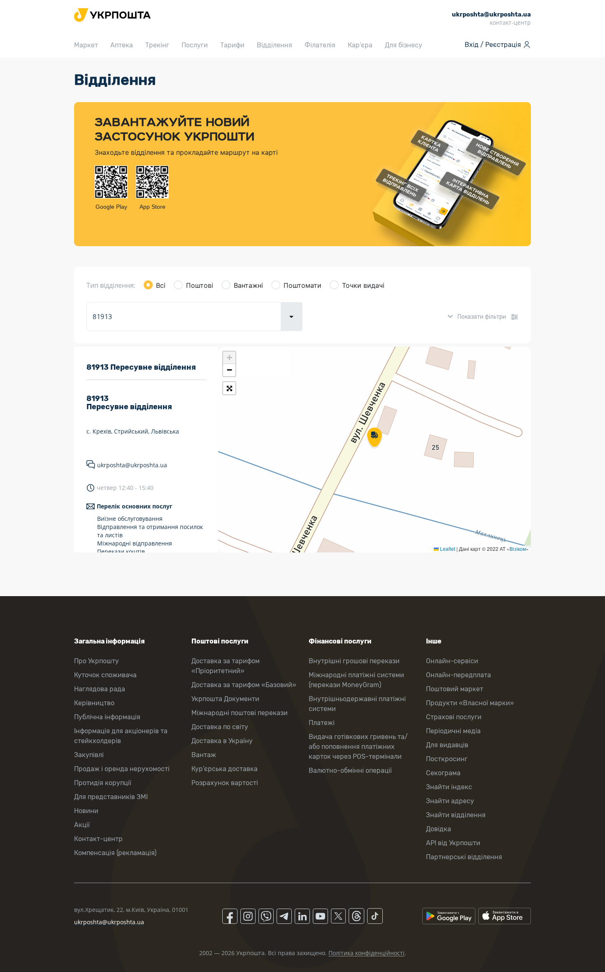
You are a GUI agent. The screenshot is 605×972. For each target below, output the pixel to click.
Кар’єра (360, 45)
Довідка (438, 829)
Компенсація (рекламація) (115, 853)
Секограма (443, 773)
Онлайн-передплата (458, 675)
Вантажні (248, 285)
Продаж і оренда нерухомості (122, 769)
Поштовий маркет (454, 689)
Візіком (518, 548)
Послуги (195, 45)
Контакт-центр (98, 839)
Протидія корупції (102, 783)
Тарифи (232, 45)
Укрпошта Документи (225, 699)
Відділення (274, 45)
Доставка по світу (219, 727)
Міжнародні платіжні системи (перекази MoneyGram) (356, 680)
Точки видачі (363, 285)
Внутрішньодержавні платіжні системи (357, 704)
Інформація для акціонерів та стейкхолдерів (121, 736)
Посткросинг (447, 759)
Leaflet (447, 548)
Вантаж (203, 755)
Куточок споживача (105, 675)
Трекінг (157, 45)
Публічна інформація (107, 717)
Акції (82, 825)
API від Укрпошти (453, 843)
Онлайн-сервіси (452, 661)
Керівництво (94, 703)
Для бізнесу (403, 45)
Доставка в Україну (222, 741)
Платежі (322, 723)
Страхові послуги (454, 717)
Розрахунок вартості (224, 783)
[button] (374, 438)
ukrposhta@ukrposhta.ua (132, 465)
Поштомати (302, 285)
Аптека (121, 45)
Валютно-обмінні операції (350, 770)
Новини (86, 811)
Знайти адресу (450, 801)
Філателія (320, 45)
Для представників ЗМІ (111, 797)
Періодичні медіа (453, 731)
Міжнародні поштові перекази (239, 713)
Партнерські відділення (464, 857)
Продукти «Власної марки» (470, 703)
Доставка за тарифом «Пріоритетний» (225, 666)
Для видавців (447, 745)
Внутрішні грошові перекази (354, 661)
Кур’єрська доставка (224, 769)
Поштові (199, 285)
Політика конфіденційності (366, 953)
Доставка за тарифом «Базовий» (243, 685)
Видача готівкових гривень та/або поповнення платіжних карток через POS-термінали (358, 746)
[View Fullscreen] (229, 388)
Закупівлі (89, 755)
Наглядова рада (99, 689)
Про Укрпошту (96, 661)
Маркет (86, 45)
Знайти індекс (449, 787)
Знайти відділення (456, 815)
